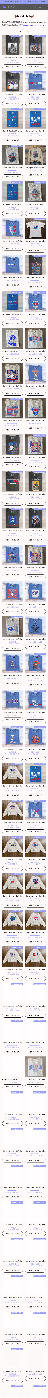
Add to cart (12, 67)
